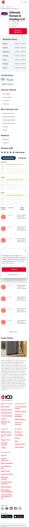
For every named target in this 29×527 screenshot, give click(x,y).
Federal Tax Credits (7, 474)
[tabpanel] (14, 167)
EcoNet (3, 419)
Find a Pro (4, 455)
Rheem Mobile (4, 513)
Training (3, 448)
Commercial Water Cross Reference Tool (6, 496)
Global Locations (20, 444)
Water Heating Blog (7, 463)
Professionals (4, 429)
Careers (17, 438)
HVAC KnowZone (6, 487)
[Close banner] (25, 250)
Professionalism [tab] (8, 158)
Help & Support (19, 447)
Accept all (14, 269)
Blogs (16, 441)
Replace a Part (5, 440)
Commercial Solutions (20, 403)
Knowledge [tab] (22, 158)
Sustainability (19, 435)
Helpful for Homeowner (7, 403)
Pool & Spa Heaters (7, 416)
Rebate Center (5, 471)
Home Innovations (6, 413)
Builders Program (20, 419)
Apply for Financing (7, 84)
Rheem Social (4, 505)
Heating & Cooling (6, 410)
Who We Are (18, 432)
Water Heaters (5, 407)
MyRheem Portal (6, 432)
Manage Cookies (13, 274)
